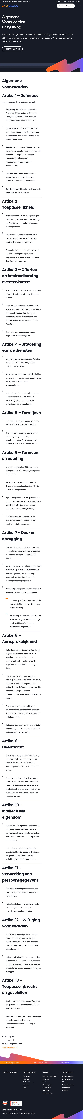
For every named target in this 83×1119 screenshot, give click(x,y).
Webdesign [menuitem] (66, 1087)
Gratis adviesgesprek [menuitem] (29, 1082)
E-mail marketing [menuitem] (67, 1079)
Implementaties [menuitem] (47, 1093)
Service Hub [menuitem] (46, 1082)
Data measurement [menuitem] (68, 1085)
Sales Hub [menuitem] (46, 1079)
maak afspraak (25, 1)
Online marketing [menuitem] (67, 1076)
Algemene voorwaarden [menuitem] (27, 1113)
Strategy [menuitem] (65, 1082)
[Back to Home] (10, 6)
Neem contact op (12, 49)
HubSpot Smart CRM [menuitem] (49, 1076)
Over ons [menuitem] (58, 1)
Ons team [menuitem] (26, 1085)
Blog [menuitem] (64, 1)
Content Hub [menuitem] (47, 1087)
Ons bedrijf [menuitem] (26, 1076)
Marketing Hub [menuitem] (47, 1085)
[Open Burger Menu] (80, 5)
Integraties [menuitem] (46, 1090)
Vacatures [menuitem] (71, 1)
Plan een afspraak (66, 6)
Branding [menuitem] (65, 1090)
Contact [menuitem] (78, 1)
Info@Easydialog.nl (9, 1047)
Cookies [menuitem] (15, 1113)
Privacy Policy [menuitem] (6, 1113)
